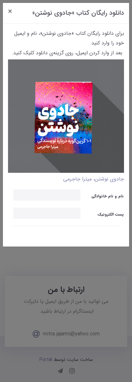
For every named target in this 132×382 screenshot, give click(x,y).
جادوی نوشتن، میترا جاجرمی (93, 179)
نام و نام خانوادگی (107, 196)
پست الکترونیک (111, 214)
